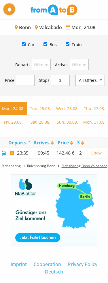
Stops (44, 80)
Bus (53, 44)
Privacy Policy (82, 264)
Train (77, 44)
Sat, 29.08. (40, 122)
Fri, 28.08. (13, 122)
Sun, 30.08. (67, 122)
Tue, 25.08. (40, 108)
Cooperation (47, 264)
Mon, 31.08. (94, 122)
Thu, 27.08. (94, 108)
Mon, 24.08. (13, 108)
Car (31, 44)
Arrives (62, 64)
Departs (23, 64)
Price (9, 80)
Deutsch (54, 272)
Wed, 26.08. (67, 108)
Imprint (19, 264)
